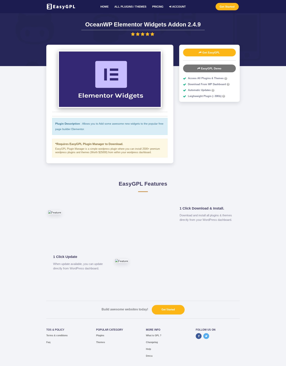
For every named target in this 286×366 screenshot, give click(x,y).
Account (179, 6)
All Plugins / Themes (130, 6)
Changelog (152, 342)
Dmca (149, 356)
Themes (100, 342)
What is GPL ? (153, 335)
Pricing (157, 6)
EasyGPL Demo (210, 68)
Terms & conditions (57, 335)
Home (104, 6)
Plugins (100, 335)
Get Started (227, 6)
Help (148, 349)
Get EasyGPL (211, 52)
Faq (48, 342)
